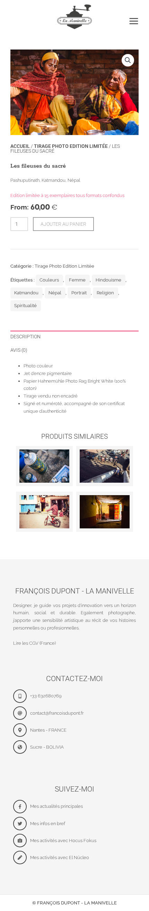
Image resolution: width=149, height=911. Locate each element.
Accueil (20, 146)
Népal (55, 292)
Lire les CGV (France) (34, 643)
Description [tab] (25, 336)
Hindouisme (108, 280)
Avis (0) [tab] (18, 350)
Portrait (79, 292)
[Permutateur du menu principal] (133, 21)
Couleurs (49, 280)
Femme (77, 280)
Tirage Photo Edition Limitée (71, 146)
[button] (128, 60)
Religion (105, 292)
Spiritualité (25, 305)
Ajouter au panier (63, 224)
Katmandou (26, 292)
